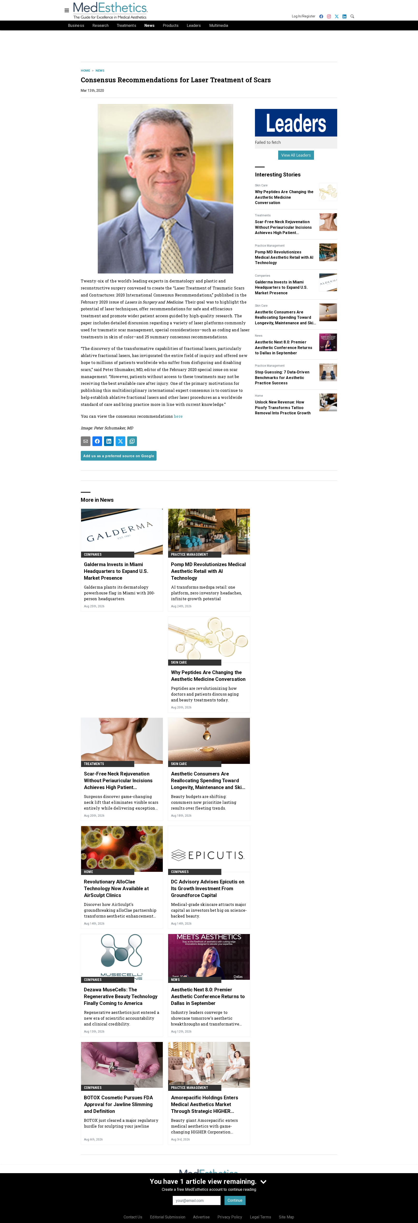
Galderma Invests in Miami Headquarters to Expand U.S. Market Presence (281, 287)
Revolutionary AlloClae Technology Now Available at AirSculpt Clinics (116, 888)
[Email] (85, 441)
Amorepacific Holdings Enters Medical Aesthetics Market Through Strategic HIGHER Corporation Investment (204, 1105)
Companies (262, 275)
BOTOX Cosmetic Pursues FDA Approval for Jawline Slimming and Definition (118, 1104)
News (100, 70)
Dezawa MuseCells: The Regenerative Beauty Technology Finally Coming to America (120, 996)
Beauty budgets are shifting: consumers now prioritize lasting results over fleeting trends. (203, 802)
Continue (235, 1200)
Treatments (263, 215)
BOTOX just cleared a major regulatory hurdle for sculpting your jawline (121, 1123)
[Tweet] (120, 441)
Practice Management (270, 245)
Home (85, 70)
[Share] (97, 441)
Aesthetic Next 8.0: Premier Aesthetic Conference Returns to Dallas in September (283, 347)
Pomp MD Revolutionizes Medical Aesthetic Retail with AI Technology (284, 257)
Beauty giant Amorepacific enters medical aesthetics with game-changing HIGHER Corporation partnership (204, 1126)
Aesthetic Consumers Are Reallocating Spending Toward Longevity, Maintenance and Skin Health (285, 318)
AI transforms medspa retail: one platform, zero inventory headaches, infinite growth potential (206, 593)
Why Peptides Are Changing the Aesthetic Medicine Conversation (284, 197)
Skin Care (261, 185)
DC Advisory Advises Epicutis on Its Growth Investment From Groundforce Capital (207, 888)
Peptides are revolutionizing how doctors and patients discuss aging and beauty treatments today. (205, 694)
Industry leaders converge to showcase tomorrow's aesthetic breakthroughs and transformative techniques (205, 1018)
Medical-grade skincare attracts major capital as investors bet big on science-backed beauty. (209, 910)
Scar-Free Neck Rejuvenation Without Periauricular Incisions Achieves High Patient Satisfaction (283, 227)
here (178, 416)
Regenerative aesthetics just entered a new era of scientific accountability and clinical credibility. (121, 1018)
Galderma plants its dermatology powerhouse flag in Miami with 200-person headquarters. (119, 593)
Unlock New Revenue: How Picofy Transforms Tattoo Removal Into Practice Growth (283, 407)
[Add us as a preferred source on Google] (132, 441)
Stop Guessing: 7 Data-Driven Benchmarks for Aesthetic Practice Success (282, 377)
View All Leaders (296, 155)
